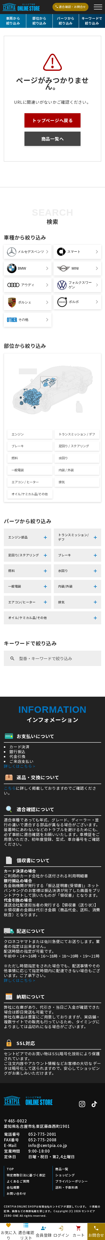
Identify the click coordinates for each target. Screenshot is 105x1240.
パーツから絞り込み (65, 20)
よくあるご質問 (18, 1181)
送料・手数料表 (66, 1187)
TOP (10, 1169)
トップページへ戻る (52, 120)
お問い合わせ (16, 1193)
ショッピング (65, 1175)
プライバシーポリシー (71, 1181)
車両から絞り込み (13, 20)
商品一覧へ (52, 138)
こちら (10, 788)
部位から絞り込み (39, 20)
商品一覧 (61, 1169)
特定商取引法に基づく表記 (26, 1175)
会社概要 (13, 1187)
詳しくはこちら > (19, 766)
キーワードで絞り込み (92, 20)
